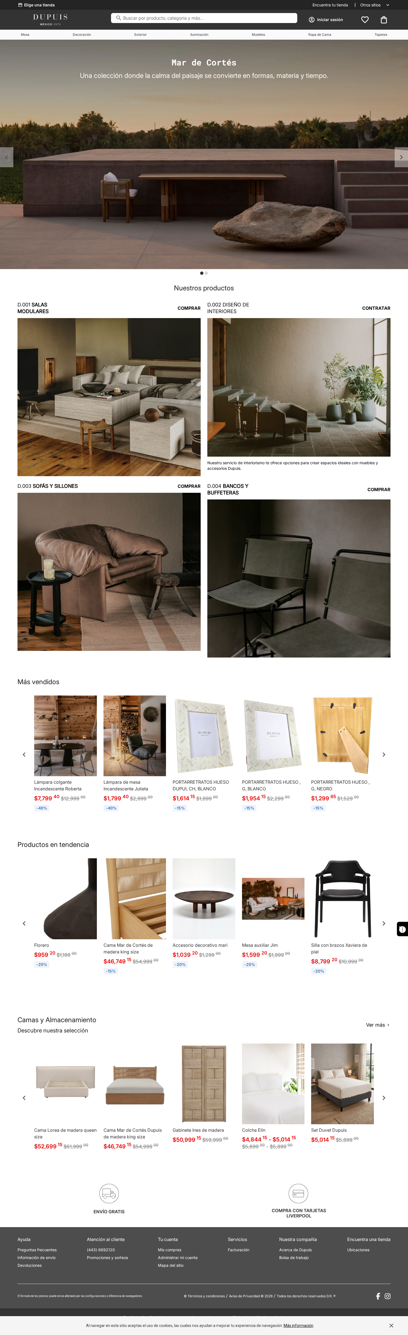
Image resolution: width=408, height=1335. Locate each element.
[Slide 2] (206, 273)
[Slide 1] (201, 273)
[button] (6, 157)
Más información (298, 1325)
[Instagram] (388, 1296)
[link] (65, 754)
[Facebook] (378, 1296)
